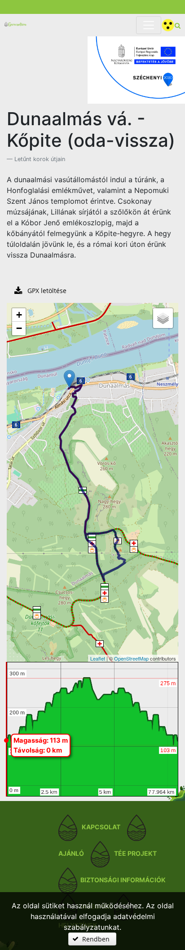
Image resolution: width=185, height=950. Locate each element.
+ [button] (19, 314)
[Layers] (163, 318)
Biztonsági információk (123, 880)
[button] (92, 939)
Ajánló (71, 854)
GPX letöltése (46, 290)
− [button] (19, 328)
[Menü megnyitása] (148, 25)
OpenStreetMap (131, 658)
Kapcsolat (101, 827)
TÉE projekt (135, 854)
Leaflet (97, 658)
